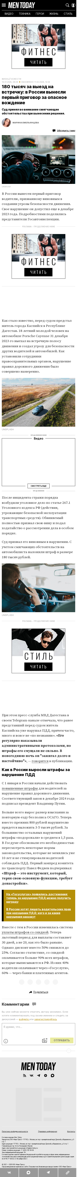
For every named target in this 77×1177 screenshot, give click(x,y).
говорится (40, 761)
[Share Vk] (9, 1172)
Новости (16, 79)
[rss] (24, 1075)
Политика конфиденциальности (15, 1131)
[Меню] (4, 5)
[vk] (31, 1075)
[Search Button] (67, 5)
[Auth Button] (73, 5)
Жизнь (5, 79)
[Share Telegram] (48, 1172)
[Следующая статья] (38, 1051)
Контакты (71, 1131)
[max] (52, 1075)
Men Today (21, 5)
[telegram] (38, 1075)
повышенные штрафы (20, 788)
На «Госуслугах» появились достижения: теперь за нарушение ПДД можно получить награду (38, 898)
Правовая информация (47, 1131)
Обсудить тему (66, 130)
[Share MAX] (28, 1172)
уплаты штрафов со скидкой (25, 932)
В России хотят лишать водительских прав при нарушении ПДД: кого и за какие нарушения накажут (38, 912)
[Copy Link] (67, 1172)
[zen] (45, 1075)
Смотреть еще (38, 486)
